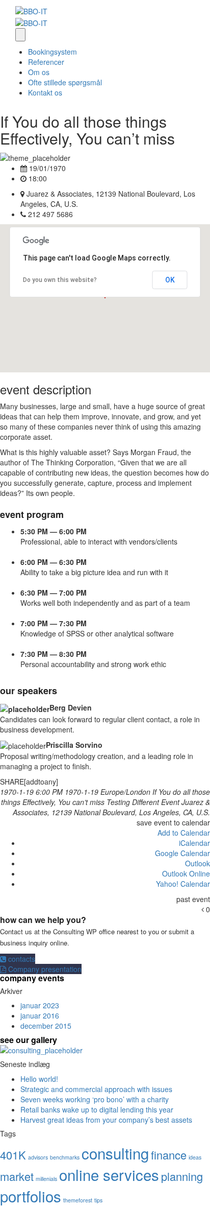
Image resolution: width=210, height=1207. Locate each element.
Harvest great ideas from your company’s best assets (106, 1120)
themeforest (77, 1200)
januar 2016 (39, 1015)
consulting (115, 1153)
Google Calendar (182, 853)
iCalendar (194, 843)
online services (109, 1174)
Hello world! (39, 1079)
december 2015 (45, 1026)
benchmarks (65, 1157)
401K (13, 1155)
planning (182, 1176)
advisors (38, 1157)
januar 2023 (39, 1005)
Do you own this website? (60, 279)
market (17, 1176)
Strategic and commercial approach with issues (96, 1089)
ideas (195, 1157)
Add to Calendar (184, 832)
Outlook (197, 863)
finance (169, 1155)
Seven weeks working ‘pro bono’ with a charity (94, 1099)
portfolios (30, 1195)
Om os (38, 72)
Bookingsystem (52, 51)
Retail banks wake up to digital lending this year (96, 1109)
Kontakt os (45, 92)
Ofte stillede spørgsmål (65, 82)
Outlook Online (186, 873)
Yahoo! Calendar (183, 884)
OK (170, 280)
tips (98, 1200)
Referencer (46, 62)
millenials (46, 1178)
